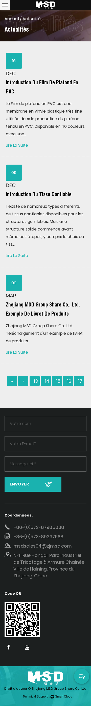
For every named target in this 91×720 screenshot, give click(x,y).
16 (69, 381)
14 (47, 381)
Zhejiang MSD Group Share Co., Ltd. (59, 688)
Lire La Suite (17, 145)
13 (36, 381)
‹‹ (12, 381)
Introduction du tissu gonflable (39, 194)
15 (58, 381)
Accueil (12, 19)
